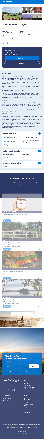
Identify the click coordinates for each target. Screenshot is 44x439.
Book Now (21, 58)
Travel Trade (5, 402)
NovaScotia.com (18, 434)
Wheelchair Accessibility (27, 411)
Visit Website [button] (22, 63)
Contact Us (27, 391)
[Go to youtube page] (12, 390)
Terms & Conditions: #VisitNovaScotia (29, 388)
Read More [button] (7, 221)
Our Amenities (10, 133)
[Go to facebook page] (6, 390)
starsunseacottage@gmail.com (26, 34)
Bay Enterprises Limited (10, 300)
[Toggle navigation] (41, 2)
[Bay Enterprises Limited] (22, 287)
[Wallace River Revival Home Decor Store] (22, 202)
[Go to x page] (9, 390)
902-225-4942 (22, 32)
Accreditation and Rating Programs (27, 399)
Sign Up (34, 366)
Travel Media (5, 400)
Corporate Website (7, 398)
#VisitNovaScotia (27, 314)
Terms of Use (27, 385)
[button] (39, 2)
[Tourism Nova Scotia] (7, 2)
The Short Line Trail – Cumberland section (15, 243)
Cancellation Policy (12, 163)
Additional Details (11, 151)
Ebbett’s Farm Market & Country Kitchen (15, 271)
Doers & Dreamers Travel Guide (28, 404)
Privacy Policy (27, 383)
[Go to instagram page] (3, 390)
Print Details (5, 43)
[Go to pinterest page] (14, 390)
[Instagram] (12, 315)
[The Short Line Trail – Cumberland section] (22, 230)
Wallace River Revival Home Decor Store (15, 214)
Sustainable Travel (27, 408)
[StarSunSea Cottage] (12, 13)
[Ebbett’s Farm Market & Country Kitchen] (22, 259)
